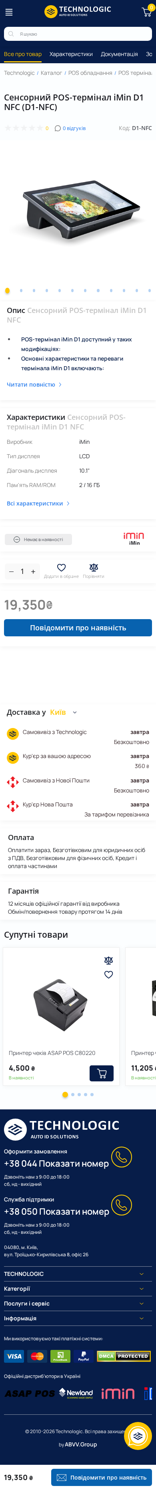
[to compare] (109, 961)
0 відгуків (74, 128)
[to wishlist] (109, 975)
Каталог (51, 72)
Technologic (19, 72)
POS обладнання (90, 72)
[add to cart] (102, 1073)
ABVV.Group (81, 1444)
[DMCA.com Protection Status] (124, 1356)
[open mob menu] (9, 12)
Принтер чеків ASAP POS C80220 (52, 1052)
